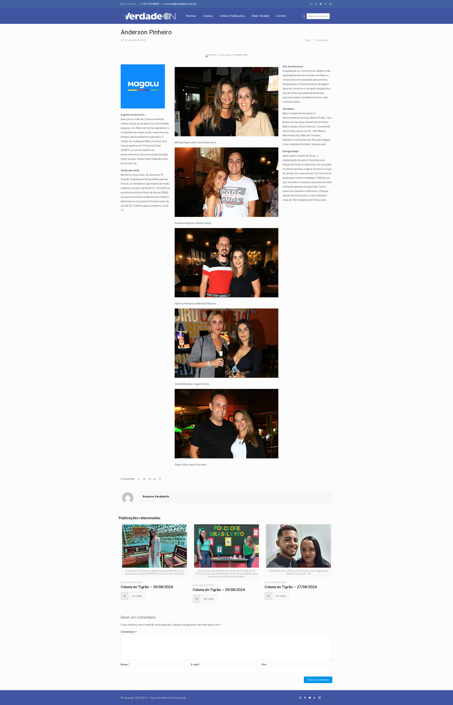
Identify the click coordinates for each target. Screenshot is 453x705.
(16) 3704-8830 (150, 3)
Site (264, 664)
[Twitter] (321, 3)
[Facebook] (316, 3)
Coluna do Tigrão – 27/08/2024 (291, 587)
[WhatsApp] (311, 3)
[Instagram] (330, 3)
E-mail (195, 664)
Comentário (128, 631)
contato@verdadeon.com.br (181, 3)
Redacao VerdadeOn (156, 496)
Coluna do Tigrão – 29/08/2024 (219, 590)
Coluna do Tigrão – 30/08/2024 (147, 587)
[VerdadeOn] (150, 16)
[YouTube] (326, 3)
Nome (125, 664)
